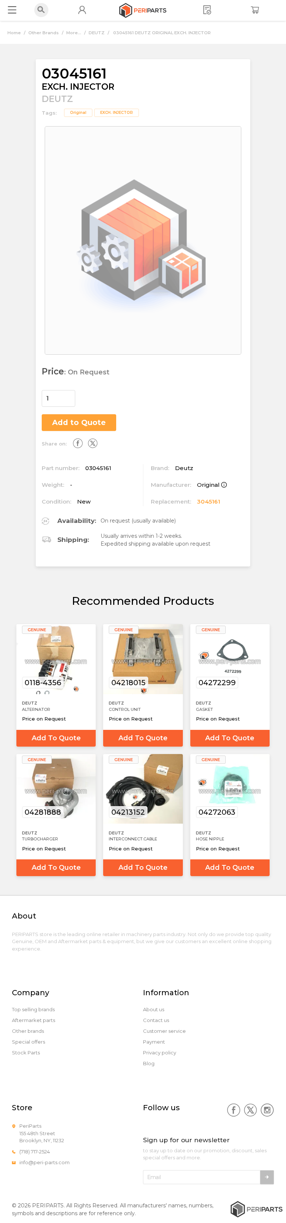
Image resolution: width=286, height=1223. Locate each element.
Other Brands (43, 32)
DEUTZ (97, 32)
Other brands (28, 1031)
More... (73, 32)
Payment (154, 1042)
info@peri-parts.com (44, 1162)
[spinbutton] (58, 398)
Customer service (164, 1031)
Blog (149, 1063)
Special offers (28, 1042)
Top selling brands (33, 1010)
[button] (71, 394)
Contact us (156, 1020)
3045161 (208, 501)
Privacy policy (159, 1053)
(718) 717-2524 (34, 1152)
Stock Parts (26, 1053)
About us (153, 1010)
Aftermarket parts (33, 1020)
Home (14, 32)
